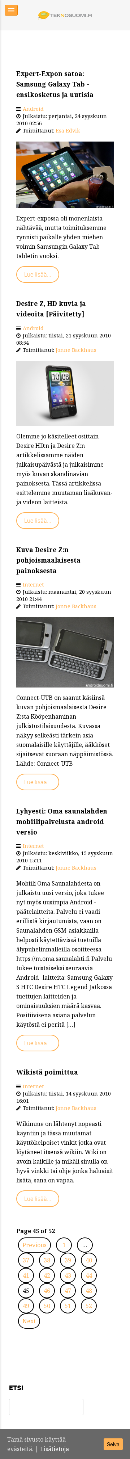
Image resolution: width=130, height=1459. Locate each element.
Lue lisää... (37, 274)
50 (47, 1306)
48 (89, 1291)
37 (26, 1260)
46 (47, 1291)
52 (89, 1306)
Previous (34, 1245)
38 (47, 1260)
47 (68, 1291)
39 (68, 1260)
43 (68, 1275)
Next (29, 1321)
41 (26, 1275)
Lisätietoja (54, 1449)
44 (89, 1275)
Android (33, 108)
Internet (33, 584)
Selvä (113, 1444)
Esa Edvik (68, 130)
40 (89, 1260)
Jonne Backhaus (76, 349)
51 (68, 1306)
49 (26, 1306)
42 (47, 1275)
